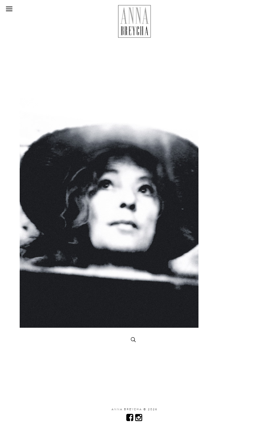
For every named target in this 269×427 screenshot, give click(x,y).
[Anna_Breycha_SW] (109, 326)
